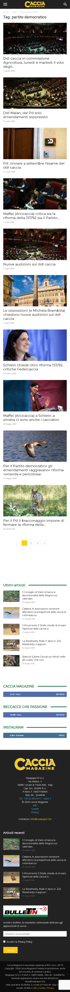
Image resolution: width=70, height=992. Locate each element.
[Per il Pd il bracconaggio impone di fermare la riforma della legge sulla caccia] (35, 500)
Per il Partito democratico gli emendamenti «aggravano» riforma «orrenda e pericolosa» (33, 470)
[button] (5, 4)
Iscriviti (10, 950)
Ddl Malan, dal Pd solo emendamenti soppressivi (25, 115)
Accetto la (11, 941)
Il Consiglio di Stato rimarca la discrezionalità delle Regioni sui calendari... (39, 595)
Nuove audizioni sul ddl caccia (29, 264)
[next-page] (44, 543)
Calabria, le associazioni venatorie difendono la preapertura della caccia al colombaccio (44, 612)
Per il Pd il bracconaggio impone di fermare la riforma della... (33, 522)
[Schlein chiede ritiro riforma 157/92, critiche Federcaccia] (35, 345)
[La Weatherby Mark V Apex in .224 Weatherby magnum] (11, 645)
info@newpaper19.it (41, 819)
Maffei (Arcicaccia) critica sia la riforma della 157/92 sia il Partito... (31, 216)
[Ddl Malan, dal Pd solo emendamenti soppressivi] (35, 93)
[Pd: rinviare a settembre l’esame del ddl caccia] (35, 143)
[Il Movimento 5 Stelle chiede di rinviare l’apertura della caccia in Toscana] (11, 629)
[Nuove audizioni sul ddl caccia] (35, 244)
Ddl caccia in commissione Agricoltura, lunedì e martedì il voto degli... (33, 62)
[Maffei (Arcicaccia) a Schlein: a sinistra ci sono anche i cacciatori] (35, 395)
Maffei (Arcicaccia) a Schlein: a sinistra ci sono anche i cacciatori (31, 418)
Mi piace (60, 694)
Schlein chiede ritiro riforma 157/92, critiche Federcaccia (33, 367)
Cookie (35, 808)
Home (6, 12)
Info (35, 805)
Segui (61, 735)
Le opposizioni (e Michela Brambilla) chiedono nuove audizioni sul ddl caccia (34, 314)
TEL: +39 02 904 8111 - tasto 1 (35, 798)
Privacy (35, 812)
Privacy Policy (25, 941)
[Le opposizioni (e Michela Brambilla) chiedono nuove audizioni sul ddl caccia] (35, 290)
